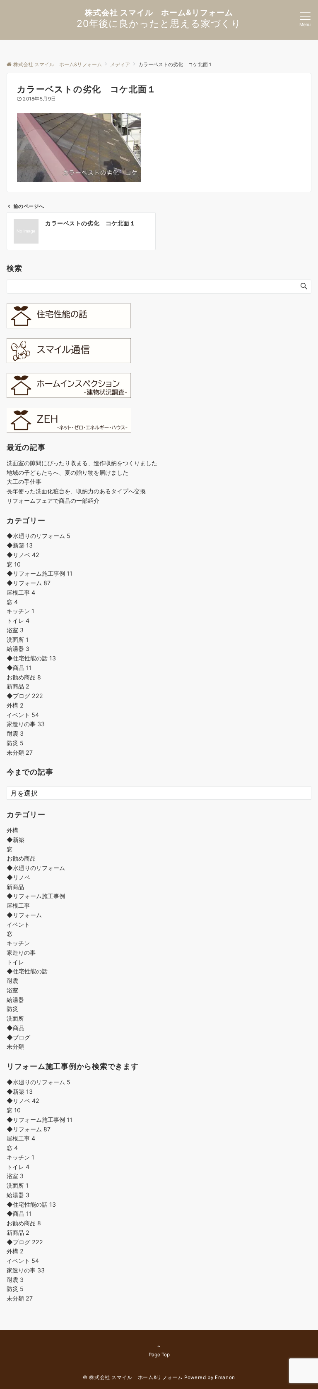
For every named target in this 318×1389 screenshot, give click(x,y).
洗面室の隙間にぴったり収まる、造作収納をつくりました (82, 462)
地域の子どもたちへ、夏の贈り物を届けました (67, 472)
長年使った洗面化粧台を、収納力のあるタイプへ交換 (76, 491)
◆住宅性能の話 (31, 658)
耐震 (15, 733)
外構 (15, 705)
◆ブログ (25, 695)
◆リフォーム (29, 582)
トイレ (18, 620)
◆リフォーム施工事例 (39, 573)
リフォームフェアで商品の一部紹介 (53, 500)
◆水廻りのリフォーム (38, 535)
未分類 (20, 752)
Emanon (225, 1377)
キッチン (20, 610)
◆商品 (19, 667)
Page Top (159, 1355)
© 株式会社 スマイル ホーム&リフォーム (133, 1377)
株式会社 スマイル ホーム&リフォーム (159, 12)
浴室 (15, 630)
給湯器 (18, 648)
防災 (15, 742)
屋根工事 (21, 592)
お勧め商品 (24, 677)
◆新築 (20, 545)
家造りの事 (26, 723)
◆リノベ (23, 554)
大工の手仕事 (24, 481)
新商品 (18, 686)
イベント (23, 714)
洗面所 (18, 639)
